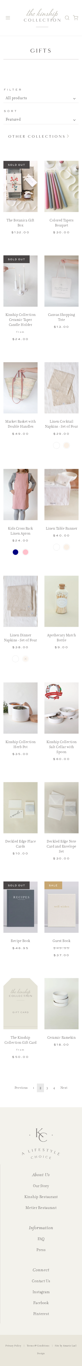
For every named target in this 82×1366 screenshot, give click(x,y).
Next (64, 1088)
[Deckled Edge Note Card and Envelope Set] (61, 807)
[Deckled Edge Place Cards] (20, 807)
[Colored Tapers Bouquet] (61, 186)
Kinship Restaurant (41, 1196)
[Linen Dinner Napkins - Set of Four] (20, 601)
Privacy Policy (13, 1345)
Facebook (41, 1302)
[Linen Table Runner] (61, 494)
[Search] (68, 18)
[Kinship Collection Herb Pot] (20, 708)
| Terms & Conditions (36, 1345)
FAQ (41, 1239)
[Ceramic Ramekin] (61, 1003)
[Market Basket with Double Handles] (20, 387)
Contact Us (41, 1281)
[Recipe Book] (20, 907)
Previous (21, 1088)
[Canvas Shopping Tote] (61, 281)
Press (41, 1249)
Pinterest (41, 1313)
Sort (11, 111)
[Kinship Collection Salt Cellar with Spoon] (61, 708)
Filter (13, 89)
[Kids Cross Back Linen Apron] (20, 494)
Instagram (41, 1292)
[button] (41, 98)
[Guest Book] (61, 907)
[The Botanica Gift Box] (20, 186)
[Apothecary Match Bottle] (61, 601)
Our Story (41, 1185)
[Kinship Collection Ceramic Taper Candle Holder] (20, 281)
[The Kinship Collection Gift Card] (20, 1003)
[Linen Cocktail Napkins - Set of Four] (61, 387)
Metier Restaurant (41, 1207)
